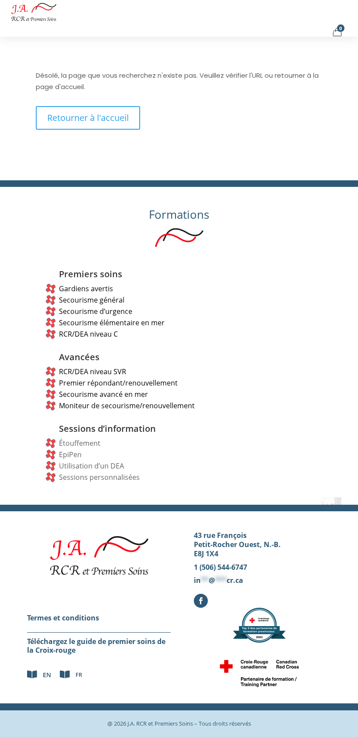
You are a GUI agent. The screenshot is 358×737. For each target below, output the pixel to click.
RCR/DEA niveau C (88, 334)
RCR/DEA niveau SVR (92, 371)
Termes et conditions (63, 618)
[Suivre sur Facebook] (201, 601)
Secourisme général (91, 300)
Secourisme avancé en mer (103, 394)
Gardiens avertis (86, 288)
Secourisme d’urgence (95, 311)
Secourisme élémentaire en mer (112, 322)
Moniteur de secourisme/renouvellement (127, 405)
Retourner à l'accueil (88, 118)
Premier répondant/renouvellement (118, 383)
